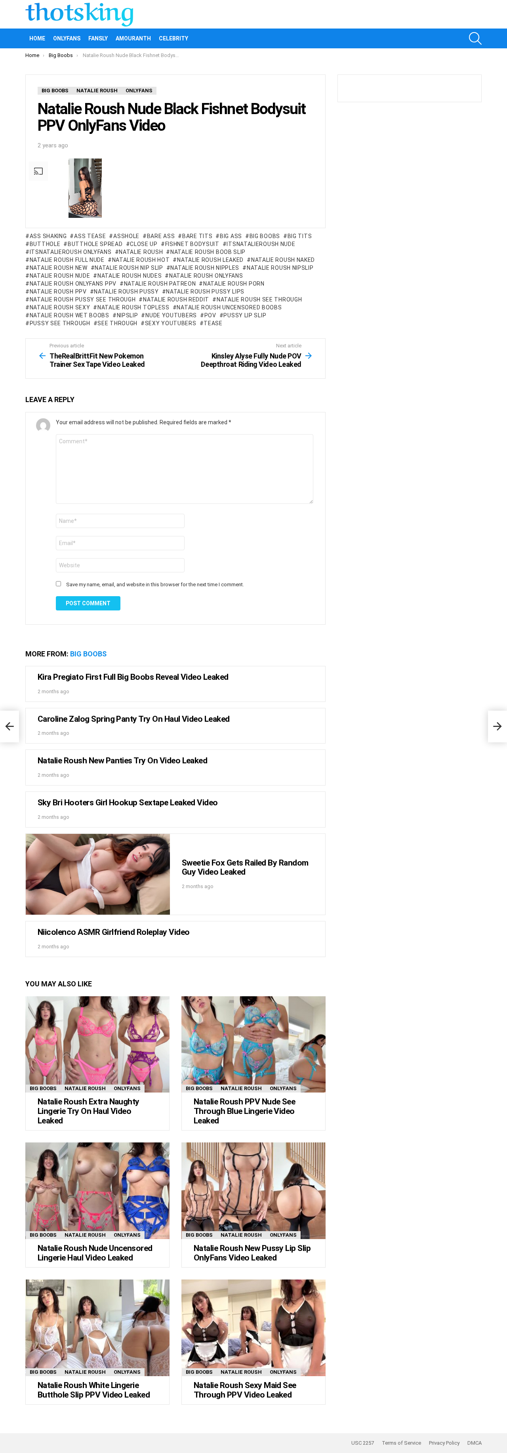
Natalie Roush (85, 1088)
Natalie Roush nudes (129, 276)
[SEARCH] (475, 38)
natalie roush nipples (204, 268)
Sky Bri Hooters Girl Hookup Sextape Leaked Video (128, 802)
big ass (231, 236)
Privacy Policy (444, 1443)
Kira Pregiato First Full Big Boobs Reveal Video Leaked (133, 677)
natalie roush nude (60, 276)
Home (37, 38)
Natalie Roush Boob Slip (208, 252)
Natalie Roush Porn (233, 283)
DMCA (474, 1443)
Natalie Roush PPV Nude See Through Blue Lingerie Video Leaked (244, 1111)
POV (210, 315)
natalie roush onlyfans (206, 276)
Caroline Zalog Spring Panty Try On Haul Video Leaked (134, 719)
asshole (126, 236)
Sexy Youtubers (170, 323)
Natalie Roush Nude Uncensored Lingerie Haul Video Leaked (95, 1252)
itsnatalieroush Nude (261, 244)
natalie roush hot (141, 260)
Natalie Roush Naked (283, 260)
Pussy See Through (60, 323)
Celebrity (173, 38)
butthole (45, 244)
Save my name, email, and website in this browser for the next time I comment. (155, 584)
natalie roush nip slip (129, 268)
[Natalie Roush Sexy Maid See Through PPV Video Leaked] (253, 1327)
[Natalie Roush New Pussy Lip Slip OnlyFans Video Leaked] (253, 1190)
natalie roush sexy (60, 307)
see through (117, 323)
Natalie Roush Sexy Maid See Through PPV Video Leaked (245, 1390)
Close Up (144, 244)
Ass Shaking (48, 236)
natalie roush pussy (126, 291)
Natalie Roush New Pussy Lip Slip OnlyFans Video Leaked (252, 1252)
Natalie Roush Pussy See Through (82, 299)
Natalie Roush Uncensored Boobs (229, 307)
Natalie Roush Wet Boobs (69, 315)
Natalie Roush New (59, 268)
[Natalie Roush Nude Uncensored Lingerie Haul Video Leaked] (97, 1190)
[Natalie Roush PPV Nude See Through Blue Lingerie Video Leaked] (253, 1044)
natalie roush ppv (58, 291)
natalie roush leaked (210, 260)
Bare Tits (197, 236)
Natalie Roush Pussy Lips (205, 291)
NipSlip (127, 315)
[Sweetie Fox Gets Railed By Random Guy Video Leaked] (98, 874)
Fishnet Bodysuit (192, 244)
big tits (300, 236)
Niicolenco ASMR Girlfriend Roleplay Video (113, 932)
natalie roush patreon (160, 283)
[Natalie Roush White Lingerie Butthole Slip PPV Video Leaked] (97, 1327)
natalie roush (141, 252)
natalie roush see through (259, 299)
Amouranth (133, 38)
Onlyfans (66, 38)
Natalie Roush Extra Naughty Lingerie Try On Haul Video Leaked (88, 1111)
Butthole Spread (95, 244)
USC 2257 (362, 1443)
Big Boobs (265, 236)
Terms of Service (401, 1443)
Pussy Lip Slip (244, 315)
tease (213, 323)
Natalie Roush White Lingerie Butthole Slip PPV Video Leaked (94, 1390)
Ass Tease (90, 236)
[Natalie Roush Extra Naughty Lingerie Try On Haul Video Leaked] (97, 1044)
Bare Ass (161, 236)
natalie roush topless (133, 307)
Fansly (98, 38)
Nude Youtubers (171, 315)
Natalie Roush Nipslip (280, 268)
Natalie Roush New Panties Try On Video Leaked (122, 760)
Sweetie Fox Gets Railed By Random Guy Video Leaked (245, 867)
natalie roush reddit (176, 299)
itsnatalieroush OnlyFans (71, 252)
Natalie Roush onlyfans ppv (73, 283)
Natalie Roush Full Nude (67, 260)
